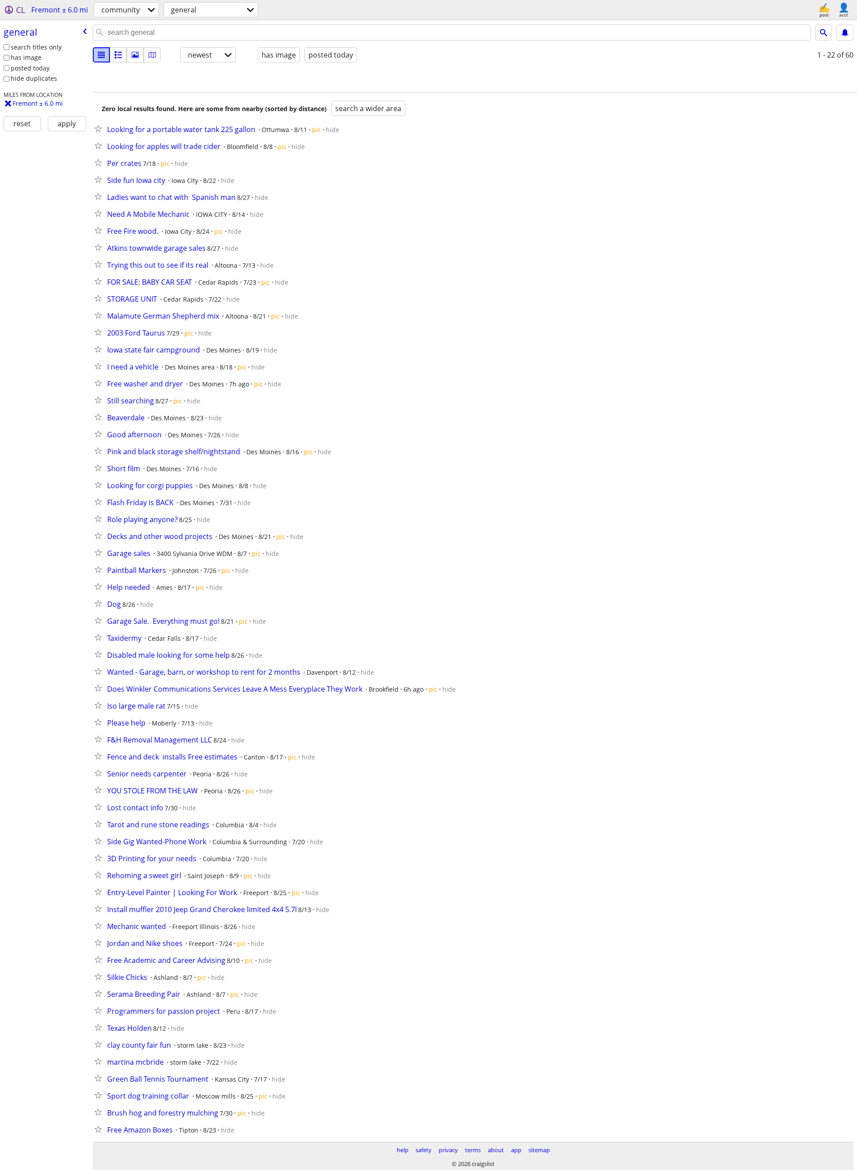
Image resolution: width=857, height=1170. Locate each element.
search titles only (36, 47)
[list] (101, 54)
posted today (30, 68)
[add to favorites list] (100, 128)
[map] (152, 54)
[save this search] (844, 33)
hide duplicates (34, 78)
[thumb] (118, 54)
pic (316, 129)
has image (26, 57)
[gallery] (135, 54)
